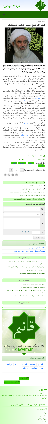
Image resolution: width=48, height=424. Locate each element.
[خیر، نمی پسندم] (11, 170)
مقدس (37, 98)
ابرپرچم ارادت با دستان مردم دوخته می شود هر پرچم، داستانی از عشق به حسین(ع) (26, 262)
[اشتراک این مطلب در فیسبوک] (13, 175)
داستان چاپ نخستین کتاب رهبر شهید (35, 270)
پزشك (41, 166)
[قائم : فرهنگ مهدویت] (40, 5)
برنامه (9, 364)
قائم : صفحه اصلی (11, 382)
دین (41, 368)
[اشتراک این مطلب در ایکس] (9, 175)
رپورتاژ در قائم (42, 419)
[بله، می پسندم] (22, 170)
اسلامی (22, 163)
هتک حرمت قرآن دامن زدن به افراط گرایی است (32, 195)
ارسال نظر (38, 237)
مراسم (26, 123)
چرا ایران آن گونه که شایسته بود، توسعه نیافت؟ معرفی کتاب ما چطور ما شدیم (25, 267)
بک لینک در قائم (42, 416)
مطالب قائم (44, 422)
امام (23, 101)
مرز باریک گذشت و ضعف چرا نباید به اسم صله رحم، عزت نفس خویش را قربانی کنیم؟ (25, 291)
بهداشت (34, 368)
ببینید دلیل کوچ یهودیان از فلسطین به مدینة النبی (32, 273)
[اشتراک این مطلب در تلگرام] (17, 175)
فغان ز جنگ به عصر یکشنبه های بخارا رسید (33, 186)
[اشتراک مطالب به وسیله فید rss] (5, 175)
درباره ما (44, 413)
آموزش (32, 364)
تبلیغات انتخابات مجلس (37, 248)
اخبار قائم (23, 378)
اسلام (31, 163)
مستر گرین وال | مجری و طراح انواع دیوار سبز (29, 251)
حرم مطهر (25, 135)
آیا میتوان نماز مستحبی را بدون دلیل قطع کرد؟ (32, 189)
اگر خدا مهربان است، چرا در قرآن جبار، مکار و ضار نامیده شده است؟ (27, 192)
